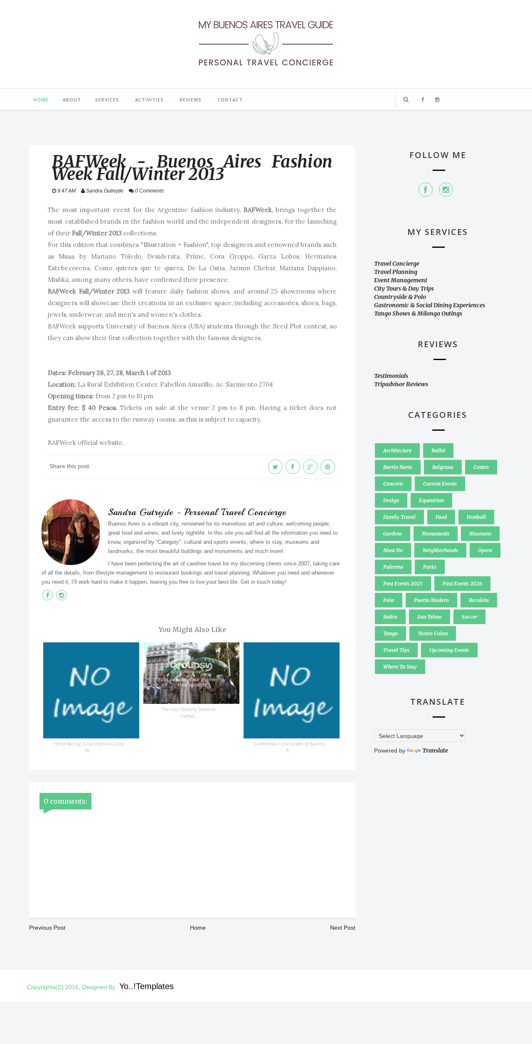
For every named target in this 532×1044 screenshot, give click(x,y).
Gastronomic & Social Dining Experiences (429, 305)
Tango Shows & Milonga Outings (418, 313)
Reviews (191, 99)
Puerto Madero (431, 600)
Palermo (393, 567)
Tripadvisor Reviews (401, 384)
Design (391, 500)
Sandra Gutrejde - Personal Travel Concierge (197, 512)
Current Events (440, 484)
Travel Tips (396, 650)
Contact (230, 99)
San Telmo (429, 617)
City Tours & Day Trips (404, 288)
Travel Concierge (396, 263)
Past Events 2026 (462, 583)
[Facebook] (426, 190)
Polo (388, 600)
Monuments (435, 534)
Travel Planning (395, 272)
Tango (390, 633)
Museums (480, 534)
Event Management (400, 280)
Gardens (392, 534)
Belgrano (442, 467)
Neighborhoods (440, 550)
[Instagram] (446, 190)
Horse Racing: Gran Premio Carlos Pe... (89, 746)
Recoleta (479, 600)
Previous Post (47, 927)
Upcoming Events (449, 650)
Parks (429, 567)
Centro (481, 467)
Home (41, 99)
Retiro (390, 617)
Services (107, 99)
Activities (149, 99)
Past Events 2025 (403, 583)
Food (441, 517)
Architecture (397, 450)
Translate (435, 750)
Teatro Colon (433, 633)
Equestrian (431, 500)
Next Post (342, 927)
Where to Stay (400, 667)
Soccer (469, 617)
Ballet (438, 450)
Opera (485, 550)
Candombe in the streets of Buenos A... (289, 746)
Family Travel (399, 517)
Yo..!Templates (146, 986)
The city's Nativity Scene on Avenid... (189, 712)
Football (476, 517)
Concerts (393, 484)
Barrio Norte (397, 467)
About (72, 99)
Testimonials (391, 376)
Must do (393, 550)
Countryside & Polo (400, 297)
